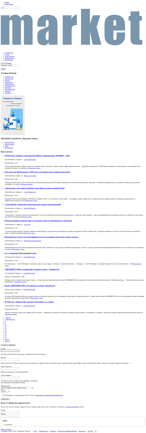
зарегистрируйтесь (72, 407)
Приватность (43, 431)
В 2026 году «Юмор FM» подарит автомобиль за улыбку (29, 302)
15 (5, 334)
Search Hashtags (6, 63)
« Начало (8, 318)
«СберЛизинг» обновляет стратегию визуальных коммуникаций (33, 204)
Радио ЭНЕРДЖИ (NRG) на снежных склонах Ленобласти (30, 286)
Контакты (82, 431)
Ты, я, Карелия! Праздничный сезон (20, 253)
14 (5, 332)
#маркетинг (9, 82)
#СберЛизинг (9, 84)
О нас (35, 431)
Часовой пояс (5, 386)
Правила (53, 431)
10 (5, 325)
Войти (7, 2)
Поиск (3, 69)
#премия (8, 93)
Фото (6, 146)
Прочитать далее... (34, 168)
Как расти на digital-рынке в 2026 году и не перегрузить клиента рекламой (37, 172)
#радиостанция (10, 89)
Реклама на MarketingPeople (67, 431)
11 (5, 326)
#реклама (8, 87)
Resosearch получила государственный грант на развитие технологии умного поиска (41, 237)
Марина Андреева (30, 176)
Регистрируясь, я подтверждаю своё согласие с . (33, 395)
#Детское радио (10, 86)
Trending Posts (9, 142)
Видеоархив (9, 148)
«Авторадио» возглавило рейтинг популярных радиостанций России (35, 188)
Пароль (3, 357)
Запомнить (8, 424)
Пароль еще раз (6, 366)
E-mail (3, 349)
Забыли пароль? (6, 429)
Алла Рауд (27, 224)
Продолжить (5, 399)
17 (5, 337)
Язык (2, 389)
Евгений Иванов (29, 208)
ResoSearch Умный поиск (32, 241)
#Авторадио (9, 79)
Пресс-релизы (9, 144)
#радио (7, 80)
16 (5, 335)
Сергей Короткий (30, 159)
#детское (8, 91)
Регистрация (9, 4)
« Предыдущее (10, 319)
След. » (7, 339)
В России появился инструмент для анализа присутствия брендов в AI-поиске (38, 221)
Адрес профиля (6, 375)
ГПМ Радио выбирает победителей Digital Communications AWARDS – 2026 (37, 156)
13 (5, 330)
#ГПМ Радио (9, 77)
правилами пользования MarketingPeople (49, 395)
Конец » (7, 341)
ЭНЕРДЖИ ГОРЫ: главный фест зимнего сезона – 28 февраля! (32, 269)
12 (5, 328)
